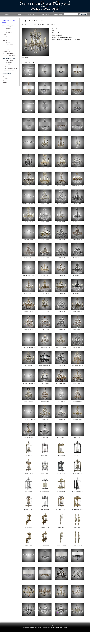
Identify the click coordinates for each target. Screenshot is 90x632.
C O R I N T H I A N (7, 32)
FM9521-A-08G (28, 617)
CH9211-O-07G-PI (77, 150)
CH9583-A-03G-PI (77, 329)
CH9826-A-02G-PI (29, 401)
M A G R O (5, 40)
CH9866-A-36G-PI (77, 419)
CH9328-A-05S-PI (77, 257)
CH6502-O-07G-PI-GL (61, 114)
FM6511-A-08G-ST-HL (61, 563)
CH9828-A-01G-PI (77, 401)
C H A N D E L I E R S (8, 60)
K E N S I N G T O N (7, 38)
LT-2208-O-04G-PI (29, 473)
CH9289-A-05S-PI (77, 221)
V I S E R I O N (6, 51)
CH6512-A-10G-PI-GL (77, 114)
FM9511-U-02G (77, 599)
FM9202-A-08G (77, 581)
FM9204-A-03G (44, 599)
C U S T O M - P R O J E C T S (9, 55)
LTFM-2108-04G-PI (28, 509)
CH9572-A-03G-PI (77, 311)
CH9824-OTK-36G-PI (61, 383)
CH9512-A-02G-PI (61, 275)
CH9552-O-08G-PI (61, 311)
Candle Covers (6, 75)
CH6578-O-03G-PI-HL (77, 96)
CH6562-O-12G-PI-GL (61, 132)
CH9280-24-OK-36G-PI (77, 185)
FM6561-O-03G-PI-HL (45, 581)
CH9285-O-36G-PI (29, 221)
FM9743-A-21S (61, 617)
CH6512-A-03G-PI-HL (77, 78)
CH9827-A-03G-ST (45, 401)
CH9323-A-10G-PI (61, 239)
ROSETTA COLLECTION (28, 275)
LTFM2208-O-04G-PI (61, 509)
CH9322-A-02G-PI (45, 239)
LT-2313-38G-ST (28, 491)
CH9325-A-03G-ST (28, 257)
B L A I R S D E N (7, 28)
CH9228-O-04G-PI (45, 167)
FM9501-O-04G (61, 599)
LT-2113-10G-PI (44, 455)
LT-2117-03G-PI (61, 455)
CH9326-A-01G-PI (45, 257)
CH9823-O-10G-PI (45, 383)
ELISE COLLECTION (28, 239)
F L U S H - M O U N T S (8, 62)
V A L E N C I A (6, 46)
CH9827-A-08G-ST (61, 401)
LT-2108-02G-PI (28, 455)
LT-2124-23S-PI (77, 455)
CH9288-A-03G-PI (61, 221)
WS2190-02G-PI (77, 527)
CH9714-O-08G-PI (77, 347)
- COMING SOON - (77, 437)
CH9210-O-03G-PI (61, 150)
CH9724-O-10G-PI (61, 365)
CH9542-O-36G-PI (45, 293)
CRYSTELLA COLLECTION (28, 203)
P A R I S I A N (6, 42)
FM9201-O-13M (61, 581)
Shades (4, 77)
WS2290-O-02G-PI (77, 545)
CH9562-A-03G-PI (61, 293)
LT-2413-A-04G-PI (61, 491)
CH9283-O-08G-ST (61, 203)
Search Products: (58, 14)
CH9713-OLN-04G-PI (61, 347)
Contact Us (63, 625)
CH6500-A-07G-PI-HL (45, 114)
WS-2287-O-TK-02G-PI (61, 545)
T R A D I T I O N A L (8, 44)
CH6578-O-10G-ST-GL (77, 132)
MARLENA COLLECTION (29, 347)
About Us (37, 625)
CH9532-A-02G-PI (45, 311)
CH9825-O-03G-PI (77, 383)
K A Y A (5, 36)
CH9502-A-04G (44, 275)
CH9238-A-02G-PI (61, 167)
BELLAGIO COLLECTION (29, 383)
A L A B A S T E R (7, 26)
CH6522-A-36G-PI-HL (29, 96)
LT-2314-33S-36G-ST (45, 491)
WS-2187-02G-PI (61, 527)
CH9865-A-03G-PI (45, 419)
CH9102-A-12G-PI (45, 150)
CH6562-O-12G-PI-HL (61, 96)
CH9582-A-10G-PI (61, 329)
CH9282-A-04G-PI (45, 203)
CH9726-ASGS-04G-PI (77, 365)
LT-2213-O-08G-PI (45, 473)
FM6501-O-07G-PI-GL (45, 563)
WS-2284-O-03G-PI (45, 545)
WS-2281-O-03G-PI (28, 545)
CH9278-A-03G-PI (61, 185)
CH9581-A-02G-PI (45, 329)
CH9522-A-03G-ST (28, 293)
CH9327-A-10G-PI (61, 257)
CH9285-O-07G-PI (45, 221)
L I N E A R (5, 66)
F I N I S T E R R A (7, 34)
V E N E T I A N (6, 49)
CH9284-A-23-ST (77, 203)
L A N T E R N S (6, 64)
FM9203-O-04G (28, 599)
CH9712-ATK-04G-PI (45, 347)
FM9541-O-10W (45, 617)
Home (26, 625)
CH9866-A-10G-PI (61, 419)
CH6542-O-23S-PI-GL (45, 132)
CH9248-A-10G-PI (77, 167)
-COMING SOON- (61, 437)
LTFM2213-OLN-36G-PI (77, 509)
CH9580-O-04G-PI (29, 329)
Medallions (5, 82)
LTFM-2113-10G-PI (45, 509)
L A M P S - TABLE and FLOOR (10, 68)
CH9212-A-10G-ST (28, 167)
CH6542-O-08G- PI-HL (45, 96)
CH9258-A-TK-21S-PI (28, 185)
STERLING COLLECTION (29, 419)
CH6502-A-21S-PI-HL (61, 78)
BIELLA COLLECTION (28, 150)
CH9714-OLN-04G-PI (28, 365)
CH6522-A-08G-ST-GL (29, 132)
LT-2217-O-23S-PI (61, 473)
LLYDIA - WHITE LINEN (28, 78)
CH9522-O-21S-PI (77, 275)
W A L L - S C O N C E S (8, 53)
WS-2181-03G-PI (28, 527)
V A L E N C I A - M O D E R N (10, 48)
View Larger (25, 57)
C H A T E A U (6, 30)
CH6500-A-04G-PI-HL (45, 78)
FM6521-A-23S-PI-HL (77, 563)
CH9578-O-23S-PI (77, 293)
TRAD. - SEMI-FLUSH (28, 563)
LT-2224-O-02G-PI (77, 473)
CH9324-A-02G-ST (77, 239)
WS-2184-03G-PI (45, 527)
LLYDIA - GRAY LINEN (28, 114)
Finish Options (6, 80)
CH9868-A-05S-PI (45, 437)
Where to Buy (50, 625)
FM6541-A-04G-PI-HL (29, 581)
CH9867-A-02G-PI (29, 437)
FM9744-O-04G (77, 617)
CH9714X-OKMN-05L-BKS (45, 365)
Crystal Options (6, 78)
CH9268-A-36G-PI (45, 185)
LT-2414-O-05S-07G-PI (77, 491)
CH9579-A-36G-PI (29, 311)
